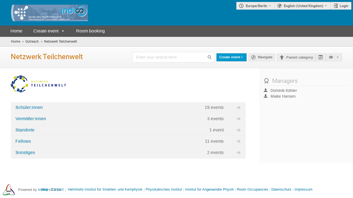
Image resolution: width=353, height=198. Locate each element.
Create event (45, 31)
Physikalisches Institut (164, 189)
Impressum (303, 189)
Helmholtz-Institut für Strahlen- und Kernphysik (105, 189)
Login (344, 5)
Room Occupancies (252, 189)
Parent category (299, 57)
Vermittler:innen (30, 119)
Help (44, 189)
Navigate (261, 57)
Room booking (90, 31)
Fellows (23, 141)
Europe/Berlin (256, 5)
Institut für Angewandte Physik (209, 189)
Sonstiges (25, 152)
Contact (57, 189)
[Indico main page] (44, 13)
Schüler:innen (29, 107)
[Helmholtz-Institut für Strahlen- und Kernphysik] (9, 189)
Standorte (24, 130)
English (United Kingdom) (303, 5)
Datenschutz (281, 189)
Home (16, 31)
